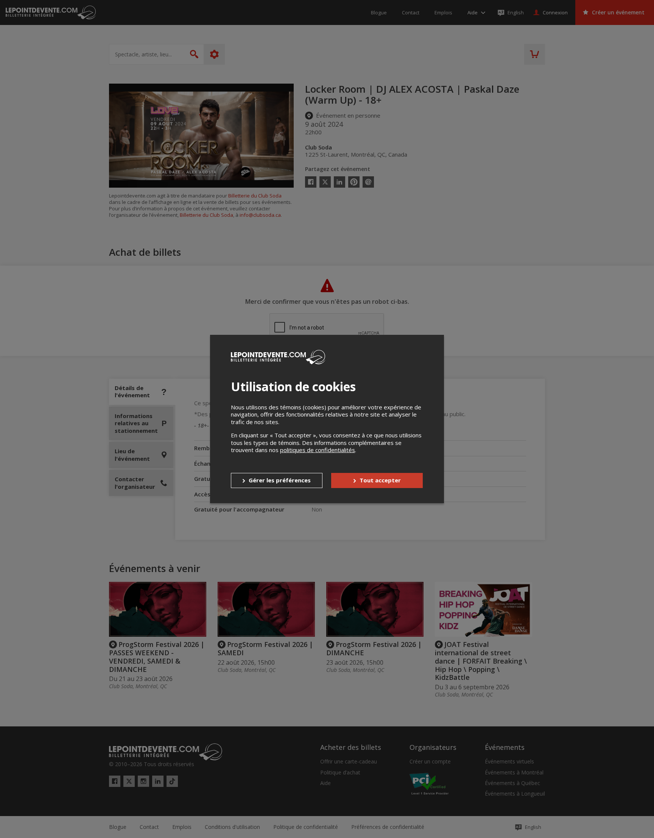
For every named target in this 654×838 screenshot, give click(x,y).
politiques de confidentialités (317, 450)
